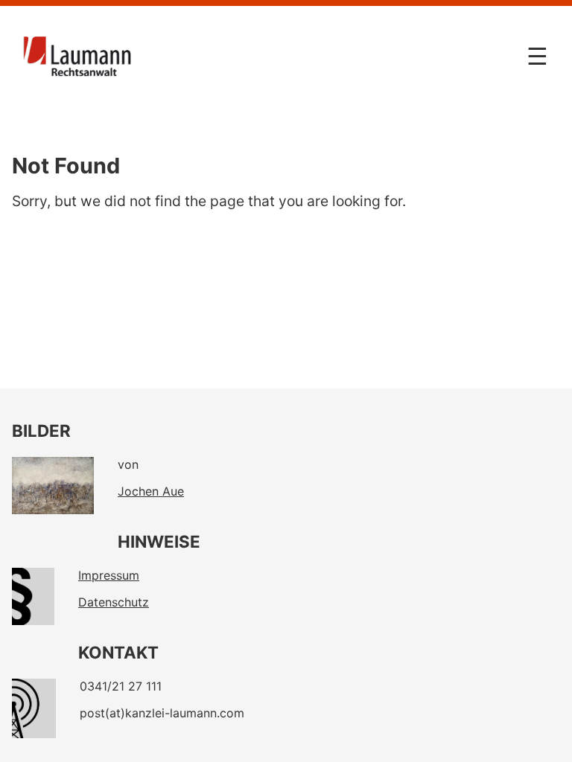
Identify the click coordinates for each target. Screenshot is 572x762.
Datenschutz (113, 602)
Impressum (108, 575)
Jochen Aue (151, 491)
